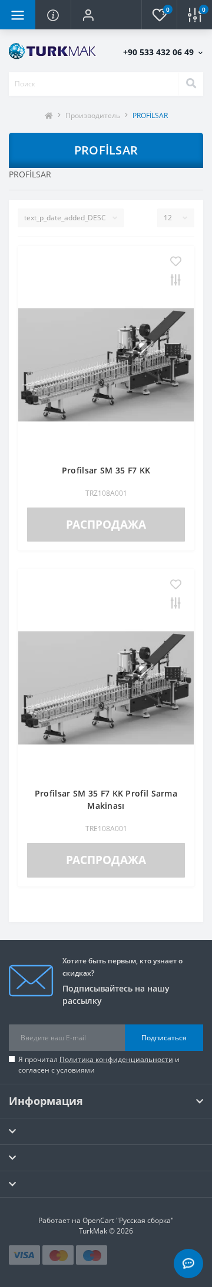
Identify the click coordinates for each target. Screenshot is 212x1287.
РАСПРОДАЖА (106, 524)
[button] (88, 14)
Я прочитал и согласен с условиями (99, 1064)
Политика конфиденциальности (116, 1059)
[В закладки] (176, 262)
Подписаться (164, 1038)
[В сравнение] (176, 281)
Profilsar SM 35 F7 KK (106, 470)
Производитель (92, 115)
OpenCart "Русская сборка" (128, 1220)
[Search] (190, 84)
